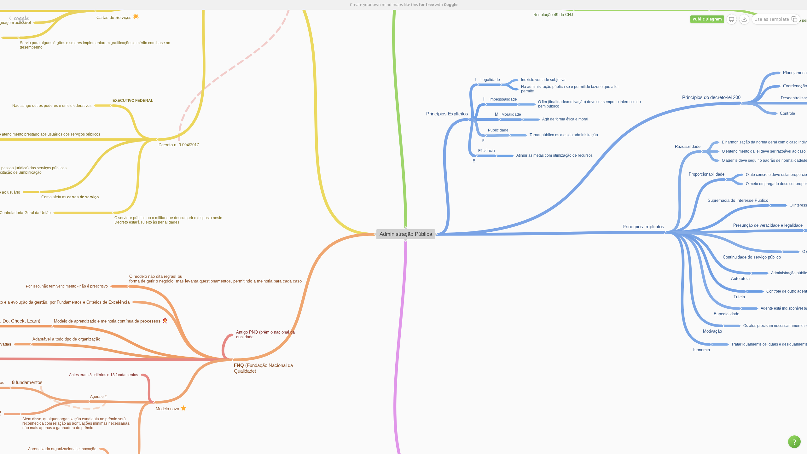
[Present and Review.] (732, 20)
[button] (794, 441)
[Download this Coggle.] (744, 19)
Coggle (450, 4)
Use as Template (771, 19)
